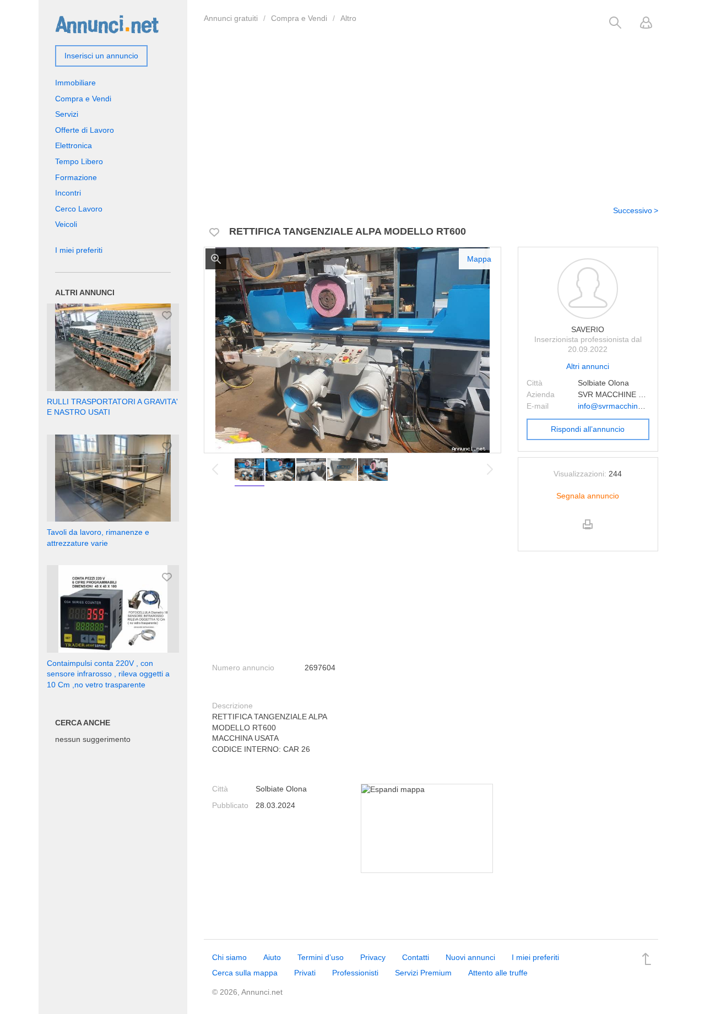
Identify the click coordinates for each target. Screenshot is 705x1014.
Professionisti (355, 972)
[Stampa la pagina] (588, 533)
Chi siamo (229, 957)
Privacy (373, 957)
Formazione (76, 177)
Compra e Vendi (299, 18)
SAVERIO (587, 329)
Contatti (415, 957)
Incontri (68, 192)
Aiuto (272, 957)
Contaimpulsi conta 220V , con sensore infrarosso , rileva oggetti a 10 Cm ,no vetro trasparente (108, 674)
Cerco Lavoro (78, 208)
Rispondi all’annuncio (588, 429)
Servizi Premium (423, 972)
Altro (348, 18)
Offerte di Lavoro (84, 130)
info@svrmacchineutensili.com (631, 406)
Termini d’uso (320, 957)
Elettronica (73, 145)
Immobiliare (75, 82)
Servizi (66, 114)
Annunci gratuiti (231, 18)
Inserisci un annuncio (101, 55)
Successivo (632, 210)
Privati (305, 972)
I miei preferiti (78, 250)
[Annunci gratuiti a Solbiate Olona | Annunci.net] (107, 23)
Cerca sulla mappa (245, 972)
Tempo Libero (79, 161)
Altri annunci (587, 366)
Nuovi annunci (470, 957)
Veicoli (66, 224)
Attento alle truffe (498, 972)
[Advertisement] (431, 112)
